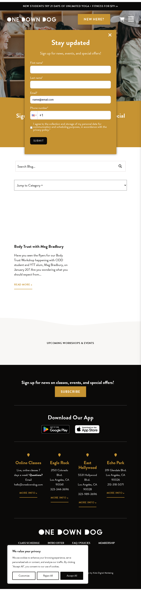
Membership (106, 543)
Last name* (36, 77)
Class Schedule (29, 543)
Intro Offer (56, 543)
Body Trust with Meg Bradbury (39, 246)
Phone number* (39, 107)
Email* (33, 92)
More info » (28, 493)
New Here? (94, 19)
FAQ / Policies (81, 543)
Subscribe (70, 391)
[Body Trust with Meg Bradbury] (41, 217)
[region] (47, 564)
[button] (33, 115)
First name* (36, 62)
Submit (38, 141)
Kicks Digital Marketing (103, 572)
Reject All (48, 576)
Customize (24, 576)
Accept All (72, 576)
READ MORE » (23, 285)
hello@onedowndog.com (28, 484)
